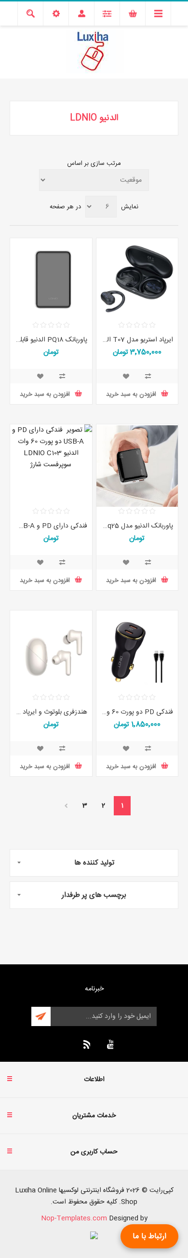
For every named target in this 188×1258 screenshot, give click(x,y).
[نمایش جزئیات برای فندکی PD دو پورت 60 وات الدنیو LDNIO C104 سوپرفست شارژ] (137, 652)
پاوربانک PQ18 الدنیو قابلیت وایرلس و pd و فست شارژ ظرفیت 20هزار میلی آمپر (51, 340)
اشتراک (41, 1016)
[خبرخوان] (85, 1044)
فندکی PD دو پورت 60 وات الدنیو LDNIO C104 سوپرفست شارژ (137, 712)
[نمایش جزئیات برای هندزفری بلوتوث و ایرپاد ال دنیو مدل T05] (51, 652)
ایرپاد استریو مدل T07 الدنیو (137, 340)
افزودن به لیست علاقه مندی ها (126, 376)
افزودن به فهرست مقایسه (148, 376)
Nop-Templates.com (74, 1218)
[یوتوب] (108, 1044)
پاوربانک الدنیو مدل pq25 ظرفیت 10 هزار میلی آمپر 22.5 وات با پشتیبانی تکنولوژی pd (137, 526)
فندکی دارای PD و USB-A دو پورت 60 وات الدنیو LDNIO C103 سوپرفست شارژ (51, 526)
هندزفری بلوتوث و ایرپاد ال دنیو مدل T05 (51, 712)
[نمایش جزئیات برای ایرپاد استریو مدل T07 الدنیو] (137, 280)
